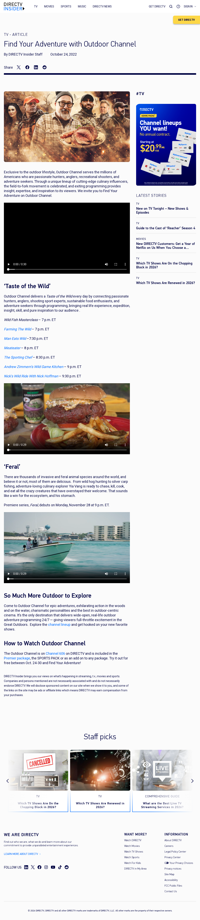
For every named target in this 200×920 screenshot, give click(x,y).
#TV (140, 93)
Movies (49, 6)
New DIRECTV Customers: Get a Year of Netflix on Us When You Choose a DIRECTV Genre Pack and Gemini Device (166, 247)
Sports (66, 6)
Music (82, 6)
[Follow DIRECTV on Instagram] (46, 867)
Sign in (188, 6)
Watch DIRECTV (132, 840)
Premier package (17, 658)
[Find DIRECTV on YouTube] (53, 867)
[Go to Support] (178, 6)
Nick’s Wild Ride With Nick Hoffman (31, 376)
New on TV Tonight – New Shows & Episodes (162, 210)
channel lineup (59, 624)
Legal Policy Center (175, 851)
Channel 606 (55, 653)
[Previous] (11, 781)
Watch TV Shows (133, 851)
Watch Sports (131, 857)
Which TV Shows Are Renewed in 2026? (165, 283)
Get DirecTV (157, 6)
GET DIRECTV (186, 20)
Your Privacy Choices (181, 863)
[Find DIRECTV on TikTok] (60, 867)
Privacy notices (172, 868)
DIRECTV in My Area (135, 868)
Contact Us (170, 891)
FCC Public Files (173, 885)
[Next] (189, 781)
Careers (168, 846)
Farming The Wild (17, 329)
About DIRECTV (173, 840)
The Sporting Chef (18, 357)
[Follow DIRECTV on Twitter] (33, 867)
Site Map (169, 874)
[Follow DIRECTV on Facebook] (39, 867)
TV (36, 6)
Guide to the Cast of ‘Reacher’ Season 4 (165, 228)
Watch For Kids (132, 863)
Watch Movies (132, 846)
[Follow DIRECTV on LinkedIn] (26, 867)
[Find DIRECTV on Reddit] (67, 867)
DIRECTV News (102, 6)
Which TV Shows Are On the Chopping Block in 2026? (164, 265)
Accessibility (171, 880)
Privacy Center (172, 857)
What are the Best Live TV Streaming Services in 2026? (162, 805)
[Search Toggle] (171, 6)
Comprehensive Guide (162, 796)
